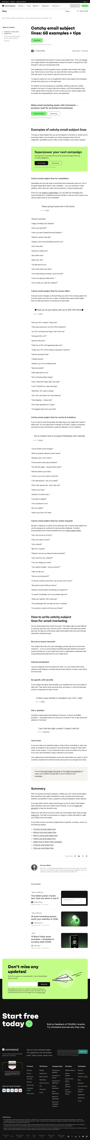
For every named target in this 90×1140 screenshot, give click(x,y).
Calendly (40, 440)
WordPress (42, 1080)
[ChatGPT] (4, 1090)
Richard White (45, 865)
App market (30, 1093)
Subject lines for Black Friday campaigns (47, 842)
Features (20, 6)
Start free (85, 6)
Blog (4, 11)
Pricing (29, 6)
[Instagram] (79, 1136)
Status (12, 1136)
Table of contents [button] (8, 27)
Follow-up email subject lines (43, 848)
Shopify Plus (43, 1073)
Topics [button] (67, 11)
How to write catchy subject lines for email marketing (12, 37)
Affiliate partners (70, 1070)
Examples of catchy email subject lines (11, 32)
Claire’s (41, 314)
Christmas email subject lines (43, 845)
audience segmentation (50, 193)
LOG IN (67, 1081)
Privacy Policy (41, 992)
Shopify (41, 1070)
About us (80, 1070)
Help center (5, 1)
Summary (6, 41)
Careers (82, 1076)
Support (12, 1)
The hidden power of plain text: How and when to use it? (45, 897)
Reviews (29, 1082)
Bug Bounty (81, 1094)
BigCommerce (43, 1076)
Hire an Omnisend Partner (68, 1092)
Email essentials (10, 18)
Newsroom (81, 1098)
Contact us (81, 1073)
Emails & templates (37, 892)
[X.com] (72, 1136)
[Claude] (16, 1090)
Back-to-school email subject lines (45, 835)
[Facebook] (68, 1136)
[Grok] (20, 1090)
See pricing (53, 113)
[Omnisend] (8, 6)
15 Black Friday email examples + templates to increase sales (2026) (42, 939)
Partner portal (69, 1079)
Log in (85, 1)
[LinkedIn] (75, 1136)
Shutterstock (46, 731)
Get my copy (41, 163)
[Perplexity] (8, 1090)
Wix (40, 1086)
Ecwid (41, 1092)
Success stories (83, 1086)
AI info (80, 1101)
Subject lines (20, 18)
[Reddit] (87, 1136)
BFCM (33, 933)
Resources (55, 6)
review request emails (73, 530)
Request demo (75, 6)
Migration (35, 6)
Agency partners (21, 1)
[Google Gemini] (12, 1090)
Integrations (45, 6)
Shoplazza (42, 1089)
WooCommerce (44, 1083)
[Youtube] (83, 1136)
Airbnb (47, 210)
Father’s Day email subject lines (44, 839)
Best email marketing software (55, 1104)
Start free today (39, 113)
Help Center (30, 1085)
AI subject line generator (72, 771)
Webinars (80, 1083)
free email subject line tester (50, 771)
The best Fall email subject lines (44, 829)
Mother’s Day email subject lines (44, 832)
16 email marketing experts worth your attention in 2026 (44, 917)
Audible (43, 701)
